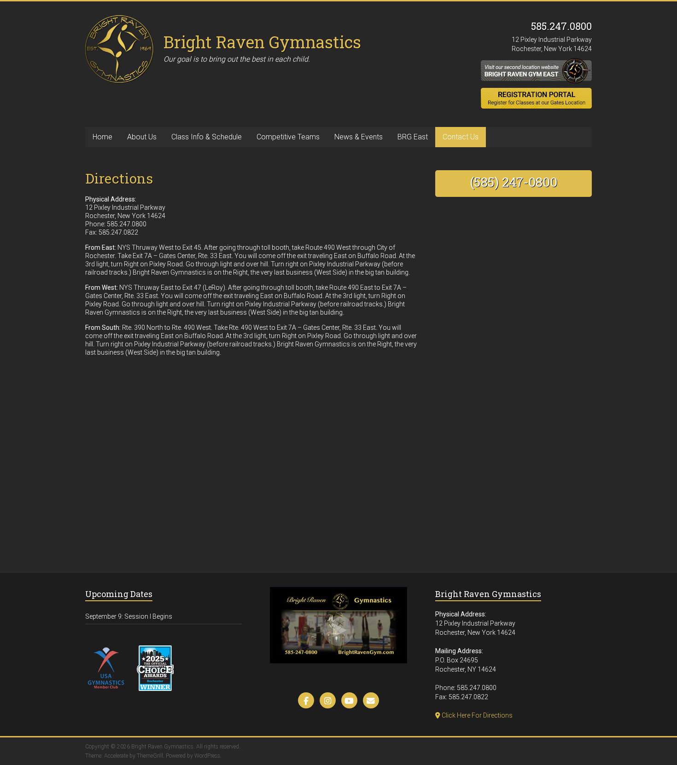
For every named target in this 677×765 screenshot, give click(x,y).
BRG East (412, 136)
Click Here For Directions (476, 715)
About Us (142, 136)
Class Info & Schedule (206, 136)
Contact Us (461, 136)
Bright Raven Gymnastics (262, 42)
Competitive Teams (288, 136)
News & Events (358, 136)
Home (102, 136)
